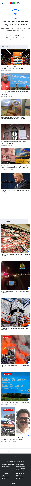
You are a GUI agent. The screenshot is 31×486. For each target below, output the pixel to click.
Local (7, 35)
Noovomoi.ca (19, 477)
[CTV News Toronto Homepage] (15, 3)
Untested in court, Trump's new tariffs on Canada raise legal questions (15, 191)
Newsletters (22, 451)
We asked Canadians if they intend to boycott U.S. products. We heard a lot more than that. (15, 67)
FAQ (17, 451)
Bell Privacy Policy (20, 466)
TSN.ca (3, 478)
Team (27, 451)
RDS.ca (18, 478)
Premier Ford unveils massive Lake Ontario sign (15, 402)
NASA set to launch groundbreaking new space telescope (14, 329)
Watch (16, 35)
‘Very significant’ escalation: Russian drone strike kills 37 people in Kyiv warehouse (15, 366)
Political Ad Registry (21, 469)
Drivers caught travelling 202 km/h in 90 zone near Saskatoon (15, 292)
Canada (12, 35)
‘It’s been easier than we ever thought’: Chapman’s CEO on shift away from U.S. (12, 438)
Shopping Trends (20, 37)
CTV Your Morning (10, 37)
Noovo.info (18, 475)
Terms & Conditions (20, 468)
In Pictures (21, 35)
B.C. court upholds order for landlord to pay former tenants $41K (13, 142)
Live (20, 39)
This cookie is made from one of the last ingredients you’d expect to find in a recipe (13, 117)
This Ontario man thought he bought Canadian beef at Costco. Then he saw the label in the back (15, 166)
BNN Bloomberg (5, 477)
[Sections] (2, 2)
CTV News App (5, 451)
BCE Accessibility (6, 466)
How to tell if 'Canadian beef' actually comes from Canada (15, 254)
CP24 (3, 475)
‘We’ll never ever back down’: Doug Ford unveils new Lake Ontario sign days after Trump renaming (14, 93)
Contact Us (12, 451)
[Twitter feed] (15, 456)
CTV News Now (14, 39)
